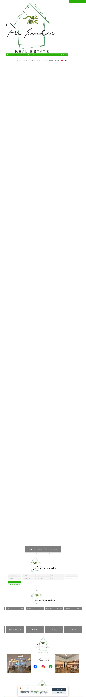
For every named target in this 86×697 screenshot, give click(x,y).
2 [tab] (38, 553)
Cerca (14, 582)
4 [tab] (42, 553)
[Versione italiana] (62, 60)
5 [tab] (44, 553)
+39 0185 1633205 (12, 54)
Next (82, 620)
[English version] (66, 60)
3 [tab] (40, 553)
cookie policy (37, 691)
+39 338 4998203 (22, 54)
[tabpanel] (72, 620)
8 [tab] (49, 553)
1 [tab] (36, 553)
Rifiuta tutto (59, 692)
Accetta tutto (59, 689)
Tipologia (25, 575)
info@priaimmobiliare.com (35, 54)
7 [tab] (47, 553)
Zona (53, 575)
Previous (3, 620)
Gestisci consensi (42, 693)
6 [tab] (45, 553)
